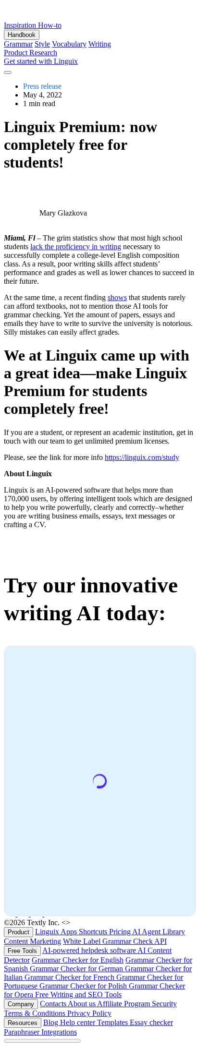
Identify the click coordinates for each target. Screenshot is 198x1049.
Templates (113, 1022)
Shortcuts (94, 932)
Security (164, 1004)
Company (21, 1004)
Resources (22, 1022)
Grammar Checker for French (70, 977)
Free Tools (22, 950)
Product (16, 52)
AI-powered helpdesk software (89, 950)
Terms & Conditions (35, 1013)
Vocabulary (69, 44)
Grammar (18, 44)
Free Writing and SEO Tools (78, 994)
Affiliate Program (124, 1004)
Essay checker (151, 1022)
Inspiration (21, 25)
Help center (78, 1022)
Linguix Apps (57, 932)
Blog (51, 1022)
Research (43, 52)
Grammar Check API (134, 941)
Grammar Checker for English (78, 960)
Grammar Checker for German (77, 969)
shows (117, 297)
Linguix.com (91, 922)
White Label (82, 941)
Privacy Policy (89, 1013)
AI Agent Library (158, 932)
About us (82, 1004)
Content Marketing (32, 941)
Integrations (59, 1032)
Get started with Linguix (41, 61)
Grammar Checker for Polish (84, 986)
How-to (50, 25)
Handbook (22, 34)
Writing (99, 44)
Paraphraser (22, 1032)
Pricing (120, 932)
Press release (42, 86)
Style (42, 44)
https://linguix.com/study (142, 457)
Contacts (54, 1004)
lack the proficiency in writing (75, 246)
